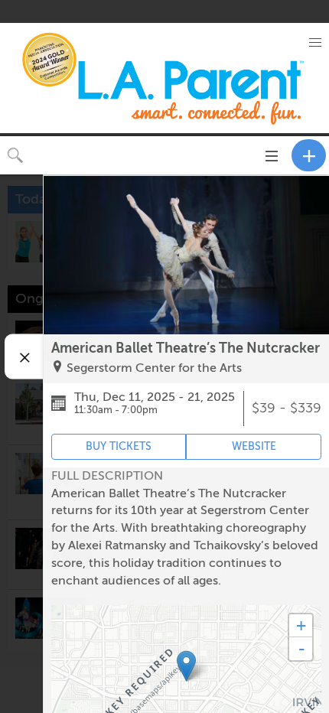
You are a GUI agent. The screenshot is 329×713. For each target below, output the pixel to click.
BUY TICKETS (118, 446)
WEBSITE (254, 446)
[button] (315, 43)
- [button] (301, 648)
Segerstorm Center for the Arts (154, 368)
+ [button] (301, 625)
